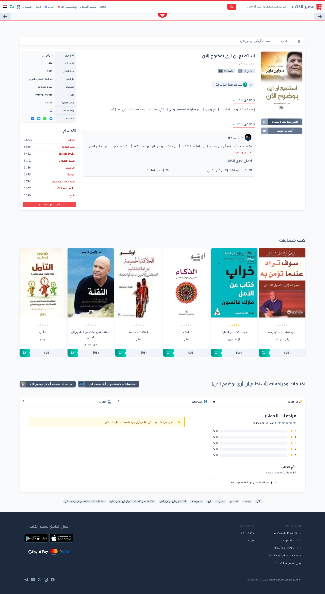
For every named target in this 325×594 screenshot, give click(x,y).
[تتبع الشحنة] (11, 6)
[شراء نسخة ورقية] (282, 353)
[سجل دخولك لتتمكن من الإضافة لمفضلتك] (240, 64)
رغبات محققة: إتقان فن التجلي (227, 170)
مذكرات (220, 501)
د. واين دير (235, 137)
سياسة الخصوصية (291, 540)
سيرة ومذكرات (45, 87)
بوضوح (247, 501)
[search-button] (231, 7)
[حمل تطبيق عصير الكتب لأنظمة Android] (36, 538)
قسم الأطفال (88, 7)
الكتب (102, 6)
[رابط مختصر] (38, 110)
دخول (38, 7)
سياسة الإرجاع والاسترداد (287, 548)
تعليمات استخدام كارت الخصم (285, 555)
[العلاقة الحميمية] (138, 283)
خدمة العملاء (246, 533)
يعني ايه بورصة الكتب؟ (288, 563)
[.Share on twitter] (38, 118)
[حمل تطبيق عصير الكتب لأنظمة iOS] (61, 538)
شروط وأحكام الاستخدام (287, 533)
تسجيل (27, 7)
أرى (209, 501)
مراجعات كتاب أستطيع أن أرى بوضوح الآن (84, 501)
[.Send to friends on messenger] (50, 118)
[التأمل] (43, 283)
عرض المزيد (240, 152)
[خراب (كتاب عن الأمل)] (234, 283)
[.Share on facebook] (32, 118)
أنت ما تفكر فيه (154, 170)
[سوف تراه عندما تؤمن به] (282, 283)
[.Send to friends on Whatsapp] (44, 118)
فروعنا (250, 540)
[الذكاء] (186, 283)
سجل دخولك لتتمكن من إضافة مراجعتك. (253, 482)
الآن (258, 501)
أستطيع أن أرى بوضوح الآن (173, 501)
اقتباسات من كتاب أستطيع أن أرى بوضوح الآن (132, 501)
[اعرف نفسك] (5, 16)
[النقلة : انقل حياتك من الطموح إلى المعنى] (91, 283)
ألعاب (51, 7)
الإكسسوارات (69, 7)
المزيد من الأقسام (49, 204)
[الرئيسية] (299, 41)
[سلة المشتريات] (18, 6)
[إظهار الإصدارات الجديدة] (162, 16)
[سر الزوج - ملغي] (319, 16)
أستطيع (234, 501)
